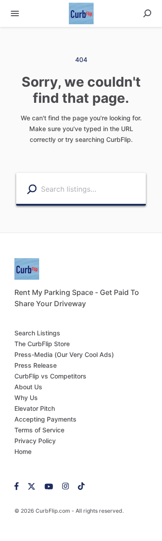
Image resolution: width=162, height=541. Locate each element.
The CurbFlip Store (42, 343)
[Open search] (147, 13)
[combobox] (91, 188)
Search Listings (37, 333)
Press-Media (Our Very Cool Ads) (64, 354)
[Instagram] (65, 486)
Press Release (35, 365)
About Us (28, 387)
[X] (31, 486)
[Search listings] (31, 189)
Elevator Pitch (34, 408)
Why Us (26, 397)
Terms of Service (39, 430)
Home (23, 451)
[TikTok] (79, 486)
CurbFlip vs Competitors (50, 376)
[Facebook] (18, 486)
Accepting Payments (45, 419)
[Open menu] (15, 13)
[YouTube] (49, 486)
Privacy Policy (35, 440)
